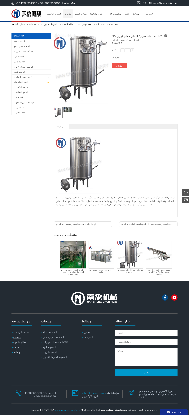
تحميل (86, 332)
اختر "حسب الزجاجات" (23, 77)
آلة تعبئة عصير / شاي (22, 46)
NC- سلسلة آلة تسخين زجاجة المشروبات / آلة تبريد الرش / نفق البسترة (73, 272)
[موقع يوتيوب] (174, 299)
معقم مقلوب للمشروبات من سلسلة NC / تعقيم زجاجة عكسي (158, 272)
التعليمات (88, 337)
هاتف (154, 389)
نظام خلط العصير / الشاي (26, 102)
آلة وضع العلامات (22, 87)
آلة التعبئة (19, 97)
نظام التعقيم (20, 107)
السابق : (76, 224)
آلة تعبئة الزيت (19, 61)
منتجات (17, 337)
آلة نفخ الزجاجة (22, 92)
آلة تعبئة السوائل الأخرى (23, 66)
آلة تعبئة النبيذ (19, 56)
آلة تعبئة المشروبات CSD (23, 51)
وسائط (16, 352)
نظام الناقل (20, 112)
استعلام (119, 66)
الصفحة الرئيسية (21, 332)
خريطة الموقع (121, 410)
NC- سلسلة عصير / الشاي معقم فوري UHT (130, 271)
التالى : (146, 224)
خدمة (16, 347)
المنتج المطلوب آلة (21, 82)
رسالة (155, 395)
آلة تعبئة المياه (19, 41)
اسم (154, 377)
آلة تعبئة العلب (19, 71)
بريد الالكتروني (158, 383)
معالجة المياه (19, 342)
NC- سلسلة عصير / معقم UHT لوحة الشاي (101, 271)
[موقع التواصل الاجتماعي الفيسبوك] (165, 299)
